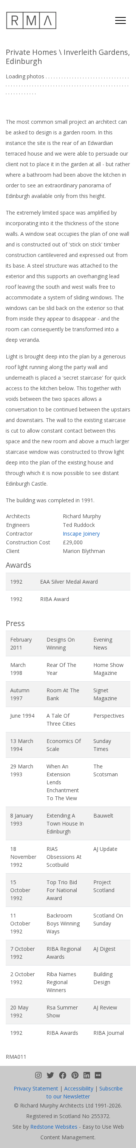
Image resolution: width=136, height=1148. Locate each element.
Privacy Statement (36, 1088)
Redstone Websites (53, 1126)
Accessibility (78, 1088)
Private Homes (31, 52)
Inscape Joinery (81, 533)
